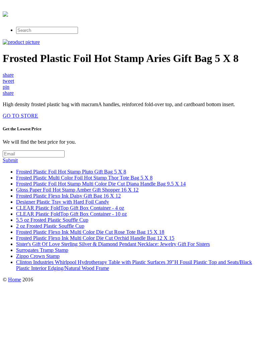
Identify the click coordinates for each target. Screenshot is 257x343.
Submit (10, 160)
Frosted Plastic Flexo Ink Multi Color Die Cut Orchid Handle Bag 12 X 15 (95, 238)
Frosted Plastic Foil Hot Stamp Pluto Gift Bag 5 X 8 (71, 172)
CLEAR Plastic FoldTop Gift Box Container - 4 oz (70, 208)
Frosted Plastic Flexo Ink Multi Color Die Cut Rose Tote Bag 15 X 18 (90, 232)
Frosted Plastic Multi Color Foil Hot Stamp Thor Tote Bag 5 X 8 (84, 178)
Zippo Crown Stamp (38, 256)
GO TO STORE (20, 116)
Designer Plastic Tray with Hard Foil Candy (62, 202)
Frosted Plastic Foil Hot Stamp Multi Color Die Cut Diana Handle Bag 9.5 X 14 (101, 184)
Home (14, 279)
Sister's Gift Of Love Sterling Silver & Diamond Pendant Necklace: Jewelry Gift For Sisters (113, 244)
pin (6, 87)
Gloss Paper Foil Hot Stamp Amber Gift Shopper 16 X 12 (77, 190)
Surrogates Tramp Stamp (42, 250)
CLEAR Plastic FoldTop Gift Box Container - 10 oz (71, 214)
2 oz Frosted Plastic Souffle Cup (50, 226)
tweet (8, 81)
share (8, 75)
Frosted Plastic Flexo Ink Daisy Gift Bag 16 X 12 (68, 196)
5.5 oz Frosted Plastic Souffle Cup (52, 220)
